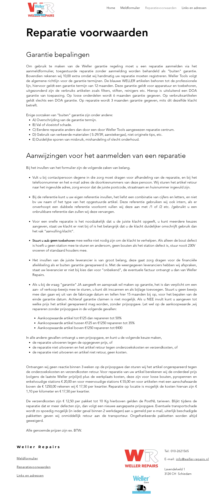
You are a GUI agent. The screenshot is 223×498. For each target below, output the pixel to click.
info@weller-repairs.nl (192, 459)
